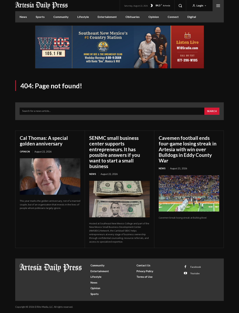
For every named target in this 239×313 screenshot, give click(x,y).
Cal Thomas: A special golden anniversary (44, 141)
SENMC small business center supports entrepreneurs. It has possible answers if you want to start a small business (114, 152)
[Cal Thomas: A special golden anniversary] (50, 176)
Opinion (25, 151)
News (92, 174)
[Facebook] (185, 267)
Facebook (195, 267)
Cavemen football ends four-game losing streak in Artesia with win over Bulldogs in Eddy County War (187, 149)
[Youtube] (185, 273)
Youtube (195, 273)
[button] (180, 5)
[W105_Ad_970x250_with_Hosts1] (119, 67)
